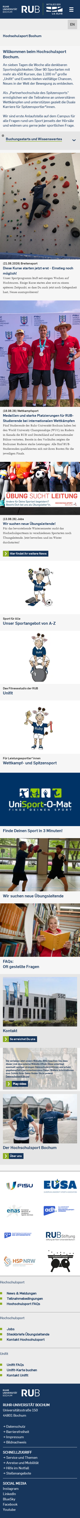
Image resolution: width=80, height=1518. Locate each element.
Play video (19, 1084)
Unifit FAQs (15, 1364)
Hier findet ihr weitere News (28, 553)
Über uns (40, 1128)
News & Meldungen (22, 1293)
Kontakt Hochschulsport (26, 1339)
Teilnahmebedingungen (25, 1298)
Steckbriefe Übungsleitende (28, 1334)
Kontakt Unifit (17, 1375)
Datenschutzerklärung (17, 1076)
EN (72, 24)
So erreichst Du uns (40, 1011)
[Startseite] (21, 9)
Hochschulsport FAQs (23, 1303)
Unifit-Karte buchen (22, 1370)
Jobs (11, 1329)
